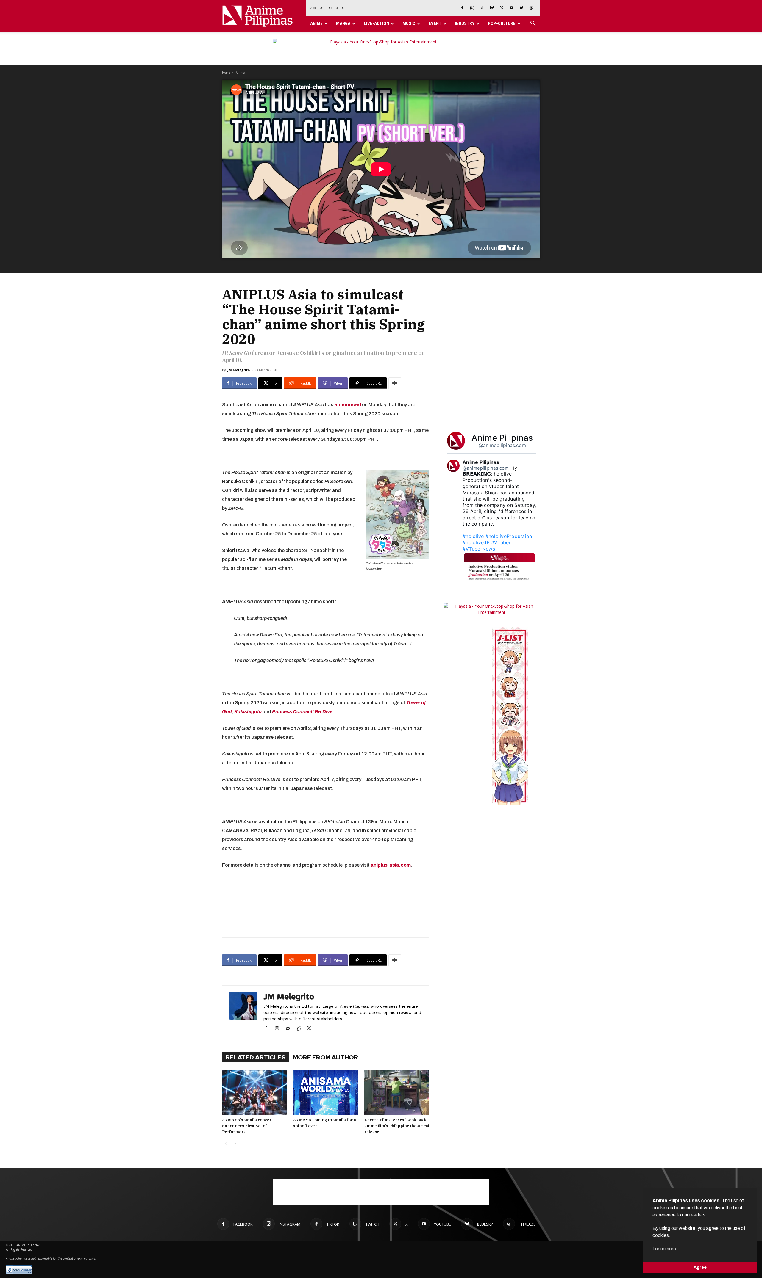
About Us (316, 8)
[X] (501, 8)
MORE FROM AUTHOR (325, 1057)
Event (435, 23)
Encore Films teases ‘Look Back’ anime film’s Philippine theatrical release (396, 1125)
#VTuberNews (479, 549)
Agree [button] (700, 1267)
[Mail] (290, 1028)
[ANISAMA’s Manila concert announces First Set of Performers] (254, 1092)
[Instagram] (472, 8)
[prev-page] (225, 1143)
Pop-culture (502, 23)
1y (515, 468)
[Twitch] (491, 8)
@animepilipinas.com (502, 445)
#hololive (473, 536)
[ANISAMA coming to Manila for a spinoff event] (325, 1092)
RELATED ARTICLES (256, 1057)
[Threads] (531, 8)
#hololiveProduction (508, 536)
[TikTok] (481, 8)
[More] (394, 383)
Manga (343, 23)
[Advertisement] (325, 901)
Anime (316, 23)
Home (226, 72)
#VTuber (501, 542)
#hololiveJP (476, 542)
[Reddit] (300, 1028)
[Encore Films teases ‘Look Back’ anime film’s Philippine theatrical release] (396, 1092)
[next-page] (235, 1143)
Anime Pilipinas (502, 438)
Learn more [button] (664, 1248)
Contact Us (336, 8)
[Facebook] (462, 8)
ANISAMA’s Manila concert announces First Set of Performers (247, 1125)
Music (408, 23)
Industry (464, 23)
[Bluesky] (521, 8)
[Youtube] (511, 8)
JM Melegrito (238, 370)
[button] (533, 24)
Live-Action (376, 23)
